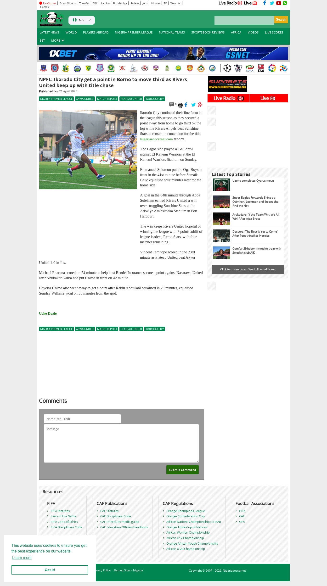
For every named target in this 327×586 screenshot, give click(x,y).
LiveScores (49, 3)
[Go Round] (212, 68)
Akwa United (85, 98)
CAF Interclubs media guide (119, 521)
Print (180, 105)
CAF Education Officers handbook (124, 527)
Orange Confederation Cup (185, 516)
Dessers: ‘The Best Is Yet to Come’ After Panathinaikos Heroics (254, 233)
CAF (242, 516)
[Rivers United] (134, 68)
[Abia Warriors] (122, 68)
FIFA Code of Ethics (64, 521)
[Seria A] (250, 68)
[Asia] (283, 68)
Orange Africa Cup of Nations (187, 527)
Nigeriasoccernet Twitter (272, 3)
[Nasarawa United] (167, 68)
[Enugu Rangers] (145, 68)
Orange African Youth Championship (192, 543)
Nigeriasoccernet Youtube (279, 3)
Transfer (84, 3)
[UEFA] (227, 68)
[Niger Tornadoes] (100, 68)
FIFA (242, 511)
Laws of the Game (63, 516)
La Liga (105, 3)
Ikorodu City (155, 98)
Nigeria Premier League (133, 32)
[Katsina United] (111, 68)
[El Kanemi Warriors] (179, 68)
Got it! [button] (50, 570)
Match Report (107, 98)
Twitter (194, 105)
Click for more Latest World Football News (248, 269)
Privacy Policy (102, 570)
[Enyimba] (77, 68)
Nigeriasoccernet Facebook (266, 3)
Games (44, 7)
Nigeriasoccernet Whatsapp (285, 3)
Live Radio (230, 3)
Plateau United (131, 98)
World (71, 32)
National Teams (172, 32)
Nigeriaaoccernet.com (156, 139)
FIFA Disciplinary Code (66, 527)
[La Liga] (272, 68)
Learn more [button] (22, 558)
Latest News (49, 32)
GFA (242, 521)
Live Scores (274, 32)
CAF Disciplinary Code (115, 516)
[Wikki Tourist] (190, 68)
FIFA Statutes (60, 511)
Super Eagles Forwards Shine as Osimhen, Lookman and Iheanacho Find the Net (255, 201)
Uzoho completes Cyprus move (253, 180)
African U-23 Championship (185, 549)
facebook (187, 105)
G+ (200, 105)
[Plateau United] (89, 68)
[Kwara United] (201, 68)
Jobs (145, 3)
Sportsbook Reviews (208, 32)
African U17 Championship (185, 538)
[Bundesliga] (261, 68)
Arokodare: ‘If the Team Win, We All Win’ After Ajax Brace (255, 216)
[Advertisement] (88, 224)
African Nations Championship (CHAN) (193, 521)
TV (165, 3)
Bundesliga (120, 3)
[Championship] (238, 68)
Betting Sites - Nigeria (128, 570)
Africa (236, 32)
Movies (155, 3)
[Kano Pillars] (66, 68)
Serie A (134, 3)
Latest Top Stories (231, 174)
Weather (175, 3)
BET (42, 40)
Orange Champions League (185, 511)
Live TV (250, 3)
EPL (95, 3)
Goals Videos (68, 3)
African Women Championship (188, 532)
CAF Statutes (109, 511)
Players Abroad (95, 32)
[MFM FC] (156, 68)
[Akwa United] (55, 68)
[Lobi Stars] (43, 68)
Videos (253, 32)
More (56, 40)
